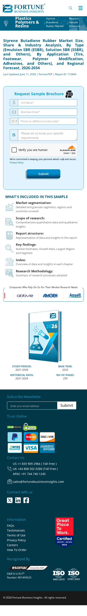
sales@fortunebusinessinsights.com (38, 482)
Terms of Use (16, 535)
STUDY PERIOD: (21, 366)
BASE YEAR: (65, 366)
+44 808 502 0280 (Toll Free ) (38, 469)
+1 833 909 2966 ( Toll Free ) (37, 464)
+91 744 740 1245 (33, 474)
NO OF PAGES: (65, 375)
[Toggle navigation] (80, 8)
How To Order (17, 550)
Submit (43, 174)
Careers (12, 545)
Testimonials (16, 530)
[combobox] (14, 121)
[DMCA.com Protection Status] (14, 425)
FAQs (10, 526)
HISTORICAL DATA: (21, 375)
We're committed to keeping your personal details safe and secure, (43, 161)
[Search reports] (71, 8)
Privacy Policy (16, 162)
